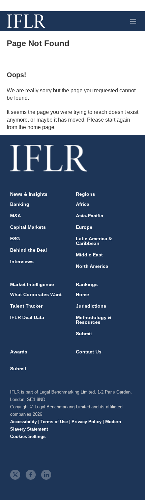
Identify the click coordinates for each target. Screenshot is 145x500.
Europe (84, 227)
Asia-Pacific (89, 215)
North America (92, 266)
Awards (18, 351)
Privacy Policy (86, 421)
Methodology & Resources (93, 319)
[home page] (26, 21)
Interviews (22, 261)
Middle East (89, 254)
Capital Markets (28, 227)
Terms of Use (54, 421)
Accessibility (23, 421)
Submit (84, 333)
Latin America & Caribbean (94, 241)
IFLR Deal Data (27, 317)
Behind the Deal (28, 250)
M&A (15, 215)
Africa (82, 204)
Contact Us (89, 351)
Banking (19, 204)
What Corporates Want (36, 294)
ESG (15, 238)
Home (82, 294)
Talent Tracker (26, 306)
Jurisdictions (91, 306)
